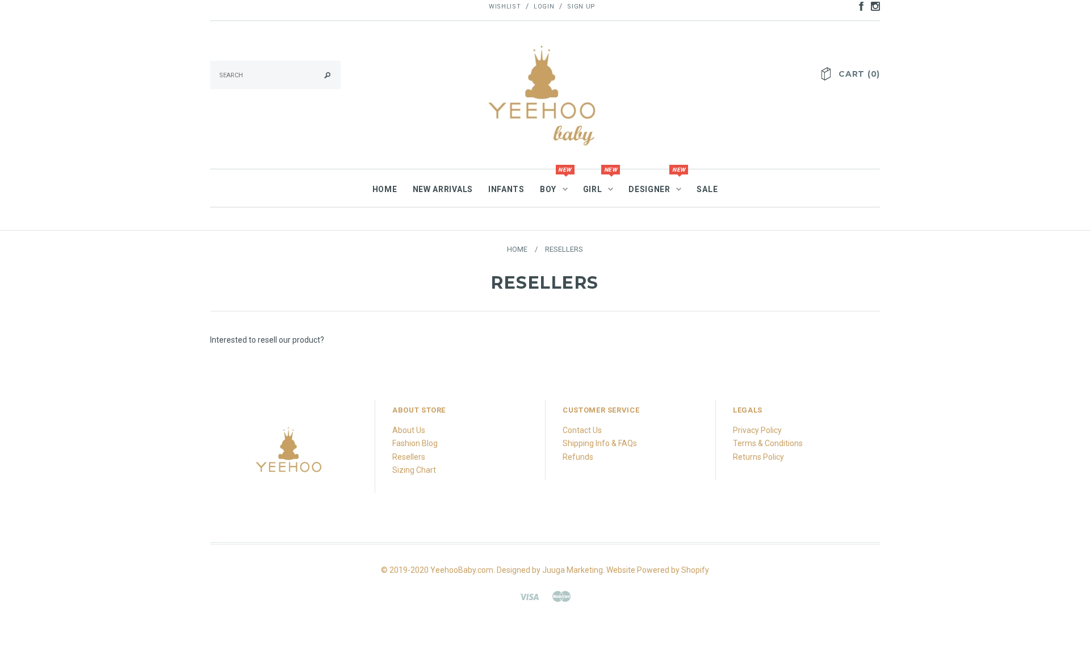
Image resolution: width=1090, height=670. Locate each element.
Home (517, 249)
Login (544, 6)
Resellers (408, 456)
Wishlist (505, 6)
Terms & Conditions (768, 443)
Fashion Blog (415, 443)
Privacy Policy (757, 430)
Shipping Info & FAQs (600, 443)
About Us (408, 430)
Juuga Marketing (572, 570)
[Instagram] (289, 456)
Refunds (578, 456)
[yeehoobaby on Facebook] (858, 5)
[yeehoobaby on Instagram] (872, 5)
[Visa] (529, 595)
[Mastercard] (561, 595)
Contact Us (582, 430)
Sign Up (581, 6)
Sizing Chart (414, 470)
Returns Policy (758, 456)
